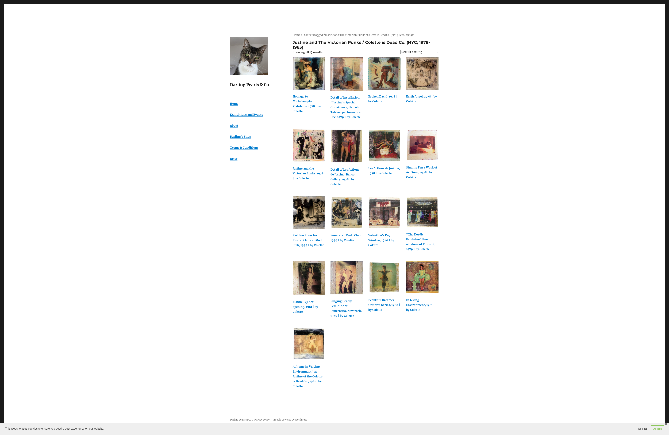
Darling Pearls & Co (240, 419)
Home (296, 35)
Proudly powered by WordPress (290, 419)
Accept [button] (657, 428)
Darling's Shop (240, 136)
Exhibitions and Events (246, 114)
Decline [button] (642, 428)
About (234, 125)
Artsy (233, 158)
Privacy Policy (262, 419)
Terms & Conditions (244, 147)
